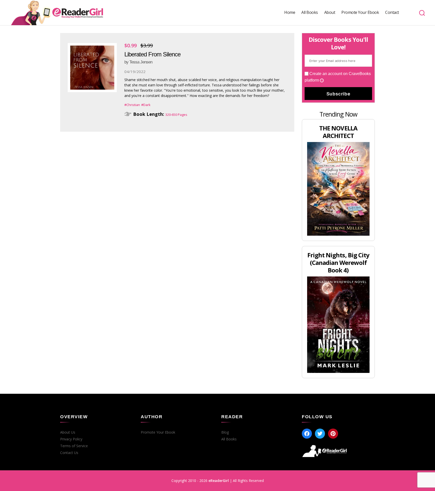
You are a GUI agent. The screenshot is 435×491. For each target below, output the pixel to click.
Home (289, 12)
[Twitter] (320, 434)
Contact (392, 12)
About (329, 12)
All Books (309, 12)
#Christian (132, 104)
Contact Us (69, 452)
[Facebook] (307, 434)
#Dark (146, 104)
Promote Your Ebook (360, 12)
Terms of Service (74, 446)
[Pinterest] (333, 434)
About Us (67, 432)
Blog (225, 432)
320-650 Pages (176, 114)
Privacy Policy (71, 439)
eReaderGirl (218, 480)
